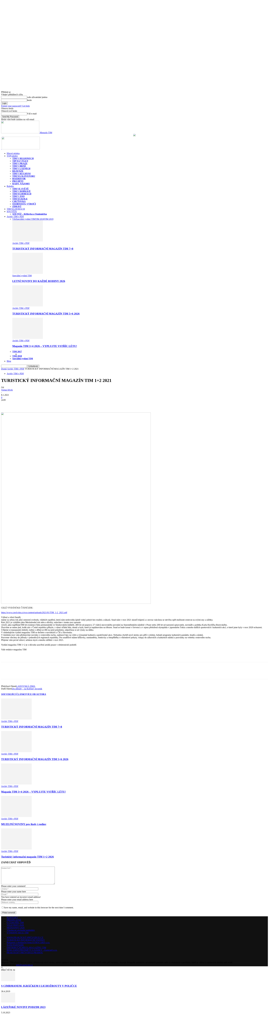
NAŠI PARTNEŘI (15, 945)
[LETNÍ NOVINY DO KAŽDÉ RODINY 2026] (27, 273)
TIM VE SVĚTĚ (20, 189)
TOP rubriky (12, 156)
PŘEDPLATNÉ (14, 920)
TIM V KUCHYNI (21, 173)
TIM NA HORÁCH (21, 194)
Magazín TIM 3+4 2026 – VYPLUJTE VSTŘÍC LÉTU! (44, 346)
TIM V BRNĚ (19, 166)
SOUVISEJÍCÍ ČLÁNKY (13, 694)
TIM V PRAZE (19, 163)
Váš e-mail (32, 113)
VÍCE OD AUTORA (36, 694)
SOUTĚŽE (12, 211)
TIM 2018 (39, 219)
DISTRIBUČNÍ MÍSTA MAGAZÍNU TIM (26, 947)
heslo (29, 100)
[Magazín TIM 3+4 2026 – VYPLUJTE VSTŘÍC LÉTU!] (27, 338)
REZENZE (17, 171)
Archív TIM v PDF (15, 216)
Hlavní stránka (13, 153)
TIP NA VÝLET (20, 161)
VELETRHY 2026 (15, 925)
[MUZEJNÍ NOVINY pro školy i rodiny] (16, 816)
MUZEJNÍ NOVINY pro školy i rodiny (23, 824)
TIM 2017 (17, 351)
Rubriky (10, 186)
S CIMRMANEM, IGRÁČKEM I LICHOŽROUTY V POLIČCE (39, 985)
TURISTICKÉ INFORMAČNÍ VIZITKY (26, 940)
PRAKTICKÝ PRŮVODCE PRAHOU (25, 952)
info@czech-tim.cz (24, 965)
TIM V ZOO (18, 196)
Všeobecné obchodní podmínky (21, 930)
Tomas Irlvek (7, 390)
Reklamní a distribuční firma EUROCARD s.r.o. (28, 942)
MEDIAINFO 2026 (16, 927)
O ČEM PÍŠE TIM (15, 922)
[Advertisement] (34, 657)
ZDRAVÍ (16, 206)
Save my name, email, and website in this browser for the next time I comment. (39, 907)
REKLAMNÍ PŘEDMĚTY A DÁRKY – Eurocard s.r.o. (32, 950)
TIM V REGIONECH (23, 158)
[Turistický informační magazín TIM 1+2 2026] (16, 849)
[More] (26, 404)
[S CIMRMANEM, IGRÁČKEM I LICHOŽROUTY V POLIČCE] (8, 980)
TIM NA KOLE (20, 199)
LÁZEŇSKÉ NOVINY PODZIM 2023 (23, 1007)
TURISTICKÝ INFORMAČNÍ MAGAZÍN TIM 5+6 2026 (46, 313)
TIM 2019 (48, 219)
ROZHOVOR (19, 178)
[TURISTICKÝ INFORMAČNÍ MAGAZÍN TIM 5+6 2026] (27, 305)
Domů (4, 369)
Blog (9, 361)
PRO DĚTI (17, 181)
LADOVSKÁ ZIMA (25, 686)
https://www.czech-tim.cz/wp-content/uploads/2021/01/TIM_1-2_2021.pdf (34, 612)
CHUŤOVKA (19, 201)
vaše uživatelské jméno (37, 97)
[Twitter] (15, 404)
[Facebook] (5, 404)
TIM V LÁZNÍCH (21, 168)
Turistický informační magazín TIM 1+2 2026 (27, 856)
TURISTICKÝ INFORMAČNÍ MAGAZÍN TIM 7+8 (42, 248)
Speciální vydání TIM (25, 219)
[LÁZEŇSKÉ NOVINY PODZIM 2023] (8, 1002)
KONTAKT (12, 917)
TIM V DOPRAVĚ (21, 191)
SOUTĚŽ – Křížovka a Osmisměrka (29, 214)
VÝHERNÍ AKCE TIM (17, 932)
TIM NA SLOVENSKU (23, 176)
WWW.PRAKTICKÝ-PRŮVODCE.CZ (25, 937)
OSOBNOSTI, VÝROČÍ (24, 204)
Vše (14, 219)
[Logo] (1, 148)
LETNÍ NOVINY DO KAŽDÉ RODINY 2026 (38, 281)
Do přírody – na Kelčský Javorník (27, 689)
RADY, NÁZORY (21, 183)
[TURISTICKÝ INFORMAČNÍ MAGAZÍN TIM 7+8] (27, 240)
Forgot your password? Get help (15, 106)
